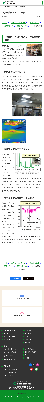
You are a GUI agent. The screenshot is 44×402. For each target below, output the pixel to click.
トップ (4, 23)
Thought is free (34, 397)
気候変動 (9, 7)
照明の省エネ (22, 26)
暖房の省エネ (34, 23)
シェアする (16, 278)
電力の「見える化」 (18, 23)
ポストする (30, 278)
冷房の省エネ (8, 26)
